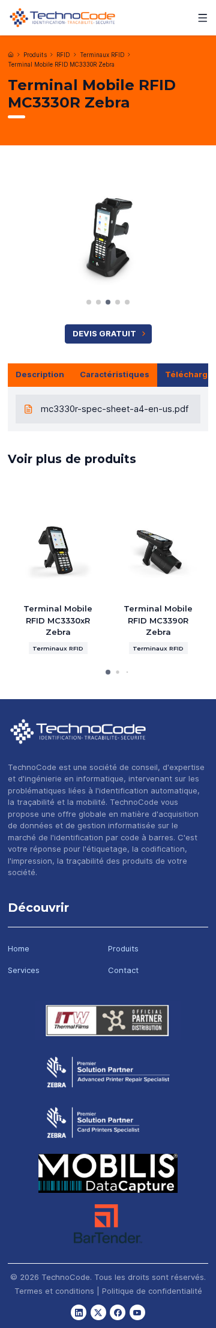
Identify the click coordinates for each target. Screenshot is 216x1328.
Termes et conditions (54, 1291)
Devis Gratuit (104, 333)
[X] (98, 1312)
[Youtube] (137, 1312)
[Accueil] (11, 55)
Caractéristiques (114, 374)
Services (24, 970)
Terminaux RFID (102, 55)
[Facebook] (117, 1312)
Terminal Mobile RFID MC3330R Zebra (61, 64)
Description (40, 374)
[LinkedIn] (78, 1312)
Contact (123, 970)
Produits (35, 55)
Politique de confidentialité (152, 1291)
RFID (63, 55)
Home (18, 948)
